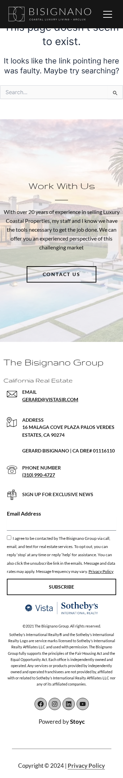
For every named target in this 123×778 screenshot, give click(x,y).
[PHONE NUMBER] (12, 470)
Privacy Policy (100, 571)
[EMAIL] (12, 394)
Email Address (24, 513)
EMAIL (29, 392)
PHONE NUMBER (41, 468)
